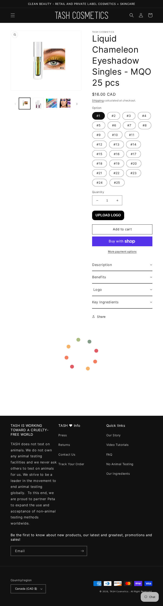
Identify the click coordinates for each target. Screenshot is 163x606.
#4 (144, 116)
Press (62, 435)
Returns (64, 444)
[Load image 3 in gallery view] (51, 103)
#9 (99, 135)
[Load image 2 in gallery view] (38, 103)
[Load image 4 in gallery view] (65, 103)
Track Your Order (71, 464)
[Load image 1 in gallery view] (24, 103)
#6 (114, 125)
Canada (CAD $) (26, 588)
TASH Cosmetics (119, 591)
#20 (134, 163)
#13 (116, 144)
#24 (100, 182)
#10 (115, 135)
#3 (129, 116)
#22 (116, 173)
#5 (99, 125)
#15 (100, 154)
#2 (114, 116)
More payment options (122, 251)
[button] (12, 15)
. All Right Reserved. (140, 591)
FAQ (109, 454)
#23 (134, 173)
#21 (99, 173)
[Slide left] (15, 103)
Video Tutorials (117, 444)
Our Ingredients (118, 473)
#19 (117, 163)
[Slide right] (77, 103)
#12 (99, 144)
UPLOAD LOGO (108, 215)
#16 (117, 154)
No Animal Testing (119, 464)
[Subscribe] (82, 551)
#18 (100, 163)
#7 (129, 125)
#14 (133, 144)
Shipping (98, 100)
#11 (132, 135)
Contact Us (66, 454)
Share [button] (101, 316)
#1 (98, 116)
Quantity (98, 192)
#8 (145, 125)
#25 (117, 182)
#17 (133, 154)
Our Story (113, 435)
